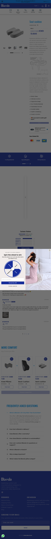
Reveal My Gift (13, 283)
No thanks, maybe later (13, 286)
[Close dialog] (50, 250)
